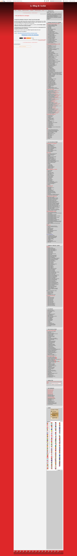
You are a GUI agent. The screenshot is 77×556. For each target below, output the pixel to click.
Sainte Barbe (50, 189)
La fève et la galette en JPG (52, 352)
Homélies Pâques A (50, 266)
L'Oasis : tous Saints (51, 132)
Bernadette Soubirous (51, 187)
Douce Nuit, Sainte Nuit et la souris (53, 333)
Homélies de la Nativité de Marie (52, 279)
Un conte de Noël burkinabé (52, 348)
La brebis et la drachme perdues (52, 110)
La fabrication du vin (51, 314)
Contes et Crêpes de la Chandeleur (53, 226)
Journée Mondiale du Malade (52, 218)
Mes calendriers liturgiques (52, 160)
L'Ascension (49, 77)
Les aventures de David (51, 40)
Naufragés (49, 86)
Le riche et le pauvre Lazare (52, 111)
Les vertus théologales (51, 183)
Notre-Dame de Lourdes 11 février (53, 199)
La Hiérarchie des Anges (51, 26)
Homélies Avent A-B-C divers (52, 253)
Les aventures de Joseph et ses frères (53, 33)
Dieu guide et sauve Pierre (51, 82)
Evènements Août (50, 394)
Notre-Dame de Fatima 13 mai (52, 200)
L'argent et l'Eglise (50, 166)
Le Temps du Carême (51, 118)
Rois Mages (49, 188)
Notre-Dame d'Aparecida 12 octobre (53, 205)
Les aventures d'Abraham (51, 31)
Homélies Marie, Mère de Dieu (52, 256)
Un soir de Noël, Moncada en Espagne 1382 (54, 349)
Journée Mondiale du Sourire (52, 216)
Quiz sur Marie (50, 135)
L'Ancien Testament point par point (53, 129)
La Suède (49, 239)
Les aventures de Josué (51, 36)
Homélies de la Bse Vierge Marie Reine (53, 278)
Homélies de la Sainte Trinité (52, 272)
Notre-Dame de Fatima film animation (53, 201)
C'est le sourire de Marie (51, 347)
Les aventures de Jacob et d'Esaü (52, 32)
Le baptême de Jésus (51, 56)
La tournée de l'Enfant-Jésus (52, 350)
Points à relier (50, 137)
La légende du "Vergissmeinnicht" (52, 373)
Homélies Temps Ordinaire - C (52, 250)
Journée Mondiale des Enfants (52, 214)
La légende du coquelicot (51, 364)
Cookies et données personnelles (50, 555)
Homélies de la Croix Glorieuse (52, 280)
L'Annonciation (50, 50)
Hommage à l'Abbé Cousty (51, 294)
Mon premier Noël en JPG (51, 351)
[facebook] (44, 1)
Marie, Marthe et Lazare (51, 70)
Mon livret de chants (51, 157)
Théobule (49, 163)
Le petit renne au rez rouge (52, 331)
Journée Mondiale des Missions (52, 220)
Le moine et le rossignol (51, 363)
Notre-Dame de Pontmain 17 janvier (53, 198)
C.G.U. (43, 555)
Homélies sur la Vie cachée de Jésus (53, 258)
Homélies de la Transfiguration (52, 277)
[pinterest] (48, 1)
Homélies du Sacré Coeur (51, 274)
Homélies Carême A (51, 261)
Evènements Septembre (51, 395)
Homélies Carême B (51, 262)
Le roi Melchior (50, 353)
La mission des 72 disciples (52, 58)
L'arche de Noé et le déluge (52, 29)
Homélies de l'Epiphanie (51, 257)
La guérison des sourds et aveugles (53, 62)
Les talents (49, 101)
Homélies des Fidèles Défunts (52, 281)
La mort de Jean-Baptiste (51, 64)
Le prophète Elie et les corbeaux (52, 41)
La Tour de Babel (50, 30)
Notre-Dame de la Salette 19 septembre (53, 203)
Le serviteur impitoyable (51, 96)
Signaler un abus (38, 555)
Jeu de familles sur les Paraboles (52, 131)
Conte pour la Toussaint (51, 367)
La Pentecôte (50, 78)
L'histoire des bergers (51, 52)
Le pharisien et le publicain (52, 112)
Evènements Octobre (51, 396)
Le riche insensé (50, 106)
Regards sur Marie (50, 293)
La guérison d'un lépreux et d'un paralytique (54, 61)
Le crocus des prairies (51, 365)
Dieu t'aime (49, 369)
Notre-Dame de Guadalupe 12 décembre (54, 207)
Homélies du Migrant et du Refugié (53, 288)
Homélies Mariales (50, 291)
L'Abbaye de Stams (50, 238)
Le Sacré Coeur (50, 124)
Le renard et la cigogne (51, 362)
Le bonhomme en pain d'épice (52, 338)
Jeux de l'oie (49, 136)
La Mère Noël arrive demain (52, 345)
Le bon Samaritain (50, 105)
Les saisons (49, 312)
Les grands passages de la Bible (52, 25)
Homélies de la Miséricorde (52, 269)
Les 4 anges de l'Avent (51, 336)
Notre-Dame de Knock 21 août (52, 202)
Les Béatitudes (50, 67)
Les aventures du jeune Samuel (52, 39)
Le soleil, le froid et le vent (51, 358)
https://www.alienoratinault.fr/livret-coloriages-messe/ (27, 33)
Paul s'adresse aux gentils (51, 83)
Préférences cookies (59, 555)
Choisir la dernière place (51, 108)
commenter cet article (41, 40)
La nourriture (49, 45)
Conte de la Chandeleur (51, 360)
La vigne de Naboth (50, 42)
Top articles (30, 555)
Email (47, 383)
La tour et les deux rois (51, 109)
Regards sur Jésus (50, 292)
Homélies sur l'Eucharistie (51, 248)
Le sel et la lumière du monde (52, 90)
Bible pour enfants (26, 10)
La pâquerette (50, 366)
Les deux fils (49, 98)
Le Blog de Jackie (38, 6)
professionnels (52, 402)
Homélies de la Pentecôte (51, 271)
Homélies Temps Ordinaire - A (52, 249)
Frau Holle (49, 337)
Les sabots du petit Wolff (51, 341)
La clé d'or (49, 340)
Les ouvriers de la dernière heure (52, 97)
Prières (49, 184)
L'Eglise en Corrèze (50, 167)
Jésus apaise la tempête (51, 63)
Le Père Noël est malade (51, 344)
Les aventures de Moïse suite (52, 35)
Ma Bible (49, 155)
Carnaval (49, 227)
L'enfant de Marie (50, 346)
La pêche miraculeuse (51, 76)
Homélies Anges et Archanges (52, 286)
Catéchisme (49, 144)
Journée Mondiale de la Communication (53, 219)
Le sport (49, 313)
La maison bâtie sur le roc (51, 104)
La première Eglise (50, 79)
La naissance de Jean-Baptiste (52, 49)
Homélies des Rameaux (51, 264)
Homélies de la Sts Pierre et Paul (52, 276)
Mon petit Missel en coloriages (22, 15)
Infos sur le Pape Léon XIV (51, 154)
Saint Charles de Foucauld (51, 192)
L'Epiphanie (49, 117)
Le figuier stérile (50, 107)
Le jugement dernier (51, 102)
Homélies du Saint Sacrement (52, 273)
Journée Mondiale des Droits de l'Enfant (53, 217)
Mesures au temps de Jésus (52, 47)
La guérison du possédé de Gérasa (53, 59)
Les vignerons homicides (51, 99)
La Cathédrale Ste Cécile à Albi (52, 236)
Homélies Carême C (51, 263)
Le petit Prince (50, 372)
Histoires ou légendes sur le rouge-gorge (54, 359)
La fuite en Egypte (50, 54)
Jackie (20, 555)
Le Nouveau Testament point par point (53, 130)
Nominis (49, 296)
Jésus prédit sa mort (51, 68)
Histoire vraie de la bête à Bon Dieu (53, 361)
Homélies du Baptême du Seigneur (53, 259)
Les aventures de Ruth (51, 38)
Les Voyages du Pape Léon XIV (52, 153)
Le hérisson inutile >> (34, 42)
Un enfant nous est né (51, 51)
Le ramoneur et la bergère (51, 376)
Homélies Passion (50, 265)
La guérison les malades (51, 60)
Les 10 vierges (50, 100)
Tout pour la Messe (43, 39)
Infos (15, 10)
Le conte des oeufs (50, 368)
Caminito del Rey (50, 240)
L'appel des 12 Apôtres (51, 57)
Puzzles (49, 138)
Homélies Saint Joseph (51, 260)
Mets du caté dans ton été (51, 133)
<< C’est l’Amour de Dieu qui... (27, 42)
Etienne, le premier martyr (51, 80)
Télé (43, 10)
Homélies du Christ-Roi (51, 285)
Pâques (49, 120)
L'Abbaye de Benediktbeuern (52, 237)
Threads (19, 10)
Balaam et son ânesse (51, 34)
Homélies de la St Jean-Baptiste (52, 275)
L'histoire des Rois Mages (51, 53)
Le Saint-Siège (50, 164)
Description (49, 13)
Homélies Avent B (50, 252)
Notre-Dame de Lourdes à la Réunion (53, 208)
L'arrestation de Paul (51, 85)
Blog (48, 12)
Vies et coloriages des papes (52, 161)
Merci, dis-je (49, 332)
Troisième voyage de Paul (51, 84)
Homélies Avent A (50, 251)
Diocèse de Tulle (37, 10)
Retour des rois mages (51, 354)
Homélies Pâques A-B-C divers (52, 268)
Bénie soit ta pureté (50, 174)
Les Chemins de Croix (51, 119)
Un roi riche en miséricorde (52, 357)
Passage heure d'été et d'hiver (52, 403)
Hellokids (31, 10)
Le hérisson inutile (50, 335)
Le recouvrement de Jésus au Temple (53, 55)
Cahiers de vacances (51, 134)
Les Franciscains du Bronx (51, 370)
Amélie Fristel (50, 374)
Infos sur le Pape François (51, 162)
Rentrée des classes (51, 310)
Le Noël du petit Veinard (51, 342)
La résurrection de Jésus (51, 75)
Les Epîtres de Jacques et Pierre (52, 87)
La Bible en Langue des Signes (52, 24)
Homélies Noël (50, 254)
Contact (34, 555)
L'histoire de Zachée (51, 66)
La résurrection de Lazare (51, 71)
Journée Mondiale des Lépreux (52, 212)
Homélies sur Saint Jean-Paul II (52, 283)
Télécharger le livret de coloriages (30, 34)
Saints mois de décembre (51, 305)
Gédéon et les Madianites (51, 37)
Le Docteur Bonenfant (51, 339)
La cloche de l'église (51, 334)
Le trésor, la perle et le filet (51, 95)
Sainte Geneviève (50, 190)
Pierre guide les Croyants (51, 81)
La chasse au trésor (50, 375)
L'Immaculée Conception (51, 191)
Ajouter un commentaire (22, 46)
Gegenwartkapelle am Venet (52, 241)
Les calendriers (50, 311)
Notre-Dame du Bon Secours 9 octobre (53, 204)
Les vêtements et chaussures (52, 46)
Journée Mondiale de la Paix (52, 215)
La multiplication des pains (51, 65)
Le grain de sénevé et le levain (52, 94)
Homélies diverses (50, 247)
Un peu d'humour (50, 404)
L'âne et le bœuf (50, 343)
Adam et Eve (49, 27)
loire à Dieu (50, 178)
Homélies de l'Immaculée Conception (53, 284)
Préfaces (49, 289)
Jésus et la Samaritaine (51, 69)
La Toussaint (49, 126)
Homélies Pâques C (51, 267)
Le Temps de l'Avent (51, 115)
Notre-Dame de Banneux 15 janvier (53, 197)
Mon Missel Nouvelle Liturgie (52, 156)
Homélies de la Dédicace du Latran (53, 282)
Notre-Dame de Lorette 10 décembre (53, 206)
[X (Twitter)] (46, 1)
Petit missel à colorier (51, 158)
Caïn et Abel (49, 28)
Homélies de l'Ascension (51, 270)
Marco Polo (49, 371)
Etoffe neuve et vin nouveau (52, 92)
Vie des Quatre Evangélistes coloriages (53, 48)
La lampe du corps (50, 91)
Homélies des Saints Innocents (52, 255)
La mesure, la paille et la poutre (52, 103)
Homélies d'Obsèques (51, 287)
